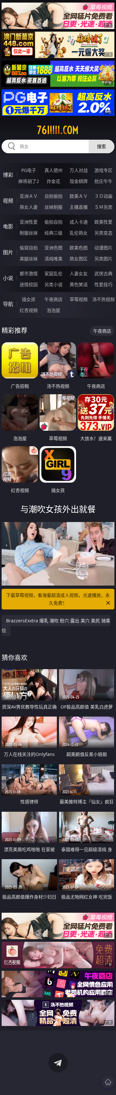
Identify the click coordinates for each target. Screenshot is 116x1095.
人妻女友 (79, 273)
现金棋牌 (79, 181)
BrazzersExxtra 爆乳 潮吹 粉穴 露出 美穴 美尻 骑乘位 (56, 625)
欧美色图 (79, 248)
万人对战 (79, 170)
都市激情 (29, 273)
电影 (8, 226)
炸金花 (53, 181)
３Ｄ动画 (103, 196)
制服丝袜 (29, 233)
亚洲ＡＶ (29, 196)
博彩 (8, 174)
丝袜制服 (53, 207)
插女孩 (28, 299)
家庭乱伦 (53, 273)
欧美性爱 (103, 222)
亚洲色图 (53, 248)
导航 (8, 303)
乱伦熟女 (79, 233)
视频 (8, 200)
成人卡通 (79, 222)
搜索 (101, 146)
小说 (8, 278)
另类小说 (53, 284)
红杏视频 (29, 310)
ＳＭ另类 (103, 207)
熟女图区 (79, 259)
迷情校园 (29, 284)
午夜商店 (53, 299)
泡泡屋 (53, 310)
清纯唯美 (53, 259)
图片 (8, 252)
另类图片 (103, 259)
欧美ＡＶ (79, 196)
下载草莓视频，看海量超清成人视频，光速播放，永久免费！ (58, 599)
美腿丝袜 (29, 259)
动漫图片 (103, 248)
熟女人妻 (29, 207)
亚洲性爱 (29, 222)
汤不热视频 (103, 299)
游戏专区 (103, 170)
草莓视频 (79, 299)
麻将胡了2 (28, 181)
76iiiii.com (58, 130)
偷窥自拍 (29, 248)
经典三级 (53, 233)
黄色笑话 (79, 284)
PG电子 (28, 170)
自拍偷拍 (53, 196)
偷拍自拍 (53, 222)
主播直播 (79, 207)
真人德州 (53, 170)
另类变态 (103, 233)
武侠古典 (103, 273)
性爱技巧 (103, 284)
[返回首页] (108, 1082)
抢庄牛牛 (103, 181)
